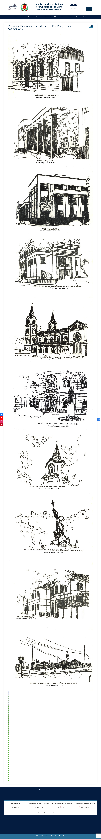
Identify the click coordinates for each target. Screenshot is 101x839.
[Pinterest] (1, 424)
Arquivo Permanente (46, 16)
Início (15, 16)
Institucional (22, 16)
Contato (85, 16)
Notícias (78, 16)
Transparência (69, 16)
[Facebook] (71, 5)
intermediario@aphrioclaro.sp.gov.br (38, 806)
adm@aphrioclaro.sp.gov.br (15, 806)
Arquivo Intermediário (33, 16)
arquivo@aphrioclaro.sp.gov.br (85, 806)
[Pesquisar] (89, 9)
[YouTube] (1, 418)
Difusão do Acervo (59, 16)
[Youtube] (73, 5)
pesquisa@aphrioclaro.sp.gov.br (62, 806)
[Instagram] (76, 5)
